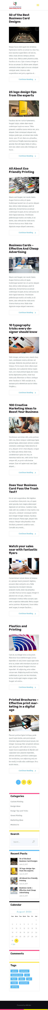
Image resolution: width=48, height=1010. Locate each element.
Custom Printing (16, 801)
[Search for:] (24, 842)
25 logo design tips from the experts (23, 93)
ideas (22, 979)
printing (15, 987)
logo (29, 979)
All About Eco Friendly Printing (21, 170)
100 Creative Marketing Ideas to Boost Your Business (23, 408)
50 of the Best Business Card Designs (19, 18)
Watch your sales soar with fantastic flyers (23, 550)
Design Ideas (15, 806)
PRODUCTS (14, 824)
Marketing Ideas (16, 820)
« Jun (13, 944)
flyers (14, 979)
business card (17, 975)
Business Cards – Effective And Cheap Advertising (24, 249)
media (14, 983)
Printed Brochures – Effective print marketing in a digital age (23, 705)
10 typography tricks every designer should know (23, 329)
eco (27, 975)
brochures (24, 971)
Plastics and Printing (18, 628)
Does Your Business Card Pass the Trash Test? (23, 488)
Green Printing (16, 815)
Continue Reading (26, 79)
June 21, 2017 (23, 864)
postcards (24, 983)
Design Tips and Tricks (19, 811)
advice (14, 971)
